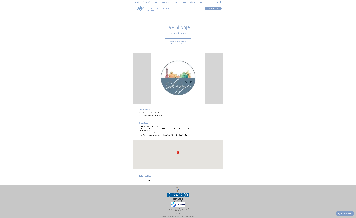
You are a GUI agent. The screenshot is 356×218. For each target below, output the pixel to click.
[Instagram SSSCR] (217, 2)
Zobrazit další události (178, 44)
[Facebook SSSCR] (220, 2)
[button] (146, 2)
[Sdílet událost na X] (144, 180)
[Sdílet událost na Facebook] (140, 180)
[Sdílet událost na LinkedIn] (149, 180)
